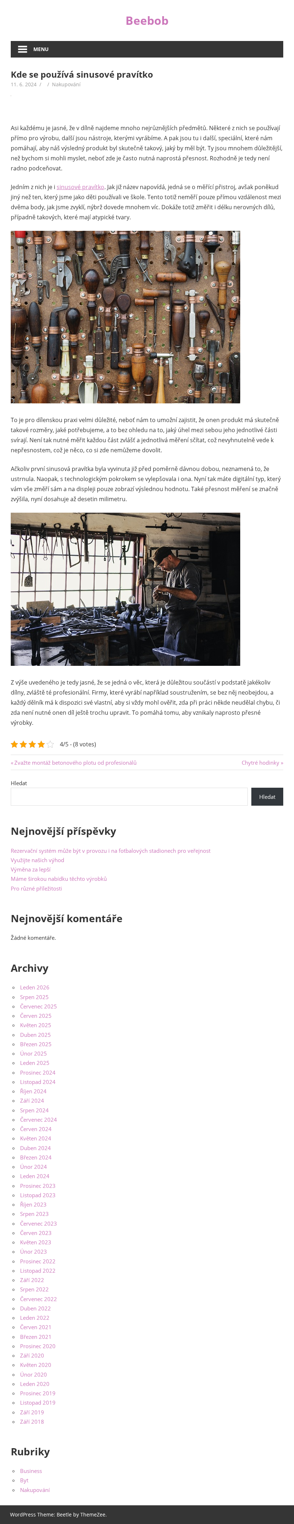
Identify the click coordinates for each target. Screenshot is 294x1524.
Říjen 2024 (33, 1091)
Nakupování (66, 84)
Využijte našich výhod (37, 860)
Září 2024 (32, 1100)
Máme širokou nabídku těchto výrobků (59, 878)
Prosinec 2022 (38, 1261)
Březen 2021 (36, 1336)
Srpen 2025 (34, 997)
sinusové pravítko (80, 187)
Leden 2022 (34, 1317)
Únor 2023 (33, 1251)
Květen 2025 (35, 1025)
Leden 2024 (34, 1176)
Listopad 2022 (38, 1270)
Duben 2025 (35, 1034)
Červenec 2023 (38, 1223)
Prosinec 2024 (38, 1072)
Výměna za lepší (31, 869)
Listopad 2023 (38, 1195)
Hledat (19, 783)
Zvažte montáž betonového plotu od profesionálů (75, 762)
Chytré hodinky (260, 762)
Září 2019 (32, 1412)
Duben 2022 (35, 1308)
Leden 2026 (34, 987)
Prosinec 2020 (38, 1346)
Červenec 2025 (38, 1006)
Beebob (147, 20)
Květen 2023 (35, 1242)
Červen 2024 (36, 1128)
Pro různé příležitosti (36, 888)
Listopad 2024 (38, 1081)
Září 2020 (32, 1355)
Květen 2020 (35, 1364)
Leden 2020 (34, 1383)
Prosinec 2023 (38, 1185)
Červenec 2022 (38, 1299)
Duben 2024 (35, 1148)
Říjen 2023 (33, 1204)
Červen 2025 (36, 1015)
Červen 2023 (36, 1232)
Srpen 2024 (34, 1110)
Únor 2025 (33, 1053)
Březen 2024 (36, 1157)
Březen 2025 (36, 1044)
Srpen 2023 (34, 1213)
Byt (24, 1480)
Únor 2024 (33, 1166)
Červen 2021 (36, 1327)
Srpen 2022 (34, 1289)
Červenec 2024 (38, 1119)
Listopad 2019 (38, 1402)
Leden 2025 (34, 1062)
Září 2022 (32, 1279)
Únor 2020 (33, 1374)
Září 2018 (32, 1421)
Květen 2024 (35, 1138)
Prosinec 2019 (38, 1393)
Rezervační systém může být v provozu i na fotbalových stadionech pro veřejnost (110, 850)
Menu (41, 49)
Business (31, 1470)
